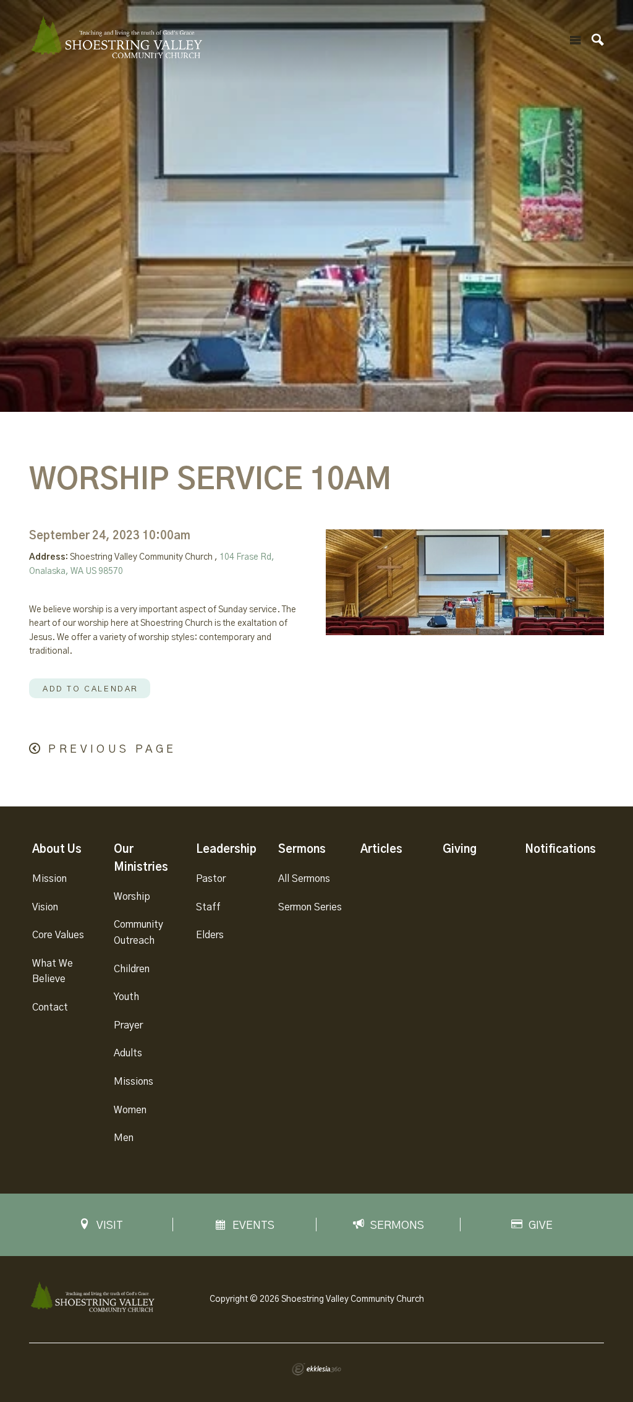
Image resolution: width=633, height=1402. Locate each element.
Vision (45, 907)
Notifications (560, 849)
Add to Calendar (90, 689)
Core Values (58, 935)
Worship (132, 897)
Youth (126, 997)
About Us (57, 849)
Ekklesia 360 (316, 1369)
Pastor (211, 879)
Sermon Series (310, 907)
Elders (210, 935)
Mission (49, 879)
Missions (133, 1082)
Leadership (226, 849)
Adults (128, 1053)
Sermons (302, 849)
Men (124, 1138)
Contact (50, 1007)
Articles (381, 849)
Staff (208, 907)
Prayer (128, 1025)
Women (130, 1110)
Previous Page (112, 749)
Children (132, 969)
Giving (460, 849)
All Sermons (304, 879)
